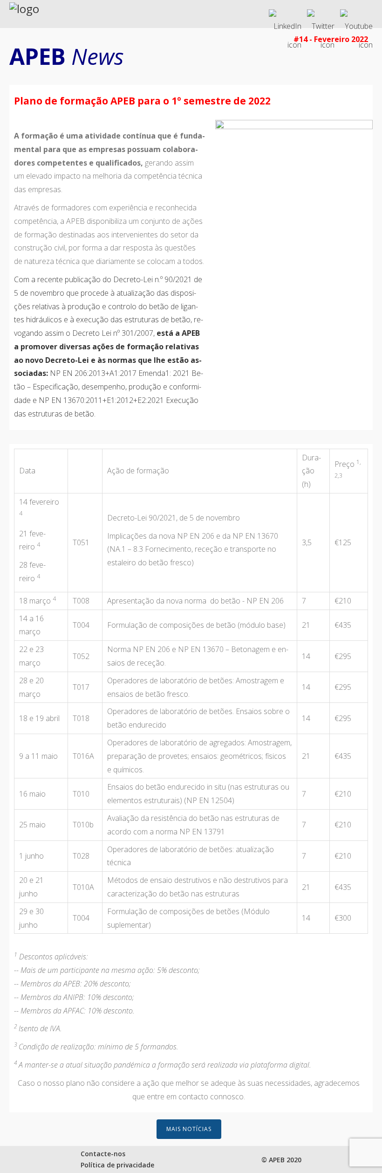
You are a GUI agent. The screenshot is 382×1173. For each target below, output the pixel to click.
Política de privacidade (117, 1164)
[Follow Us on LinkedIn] (285, 15)
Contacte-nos (103, 1153)
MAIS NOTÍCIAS (188, 1129)
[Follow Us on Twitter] (320, 15)
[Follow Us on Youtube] (356, 15)
